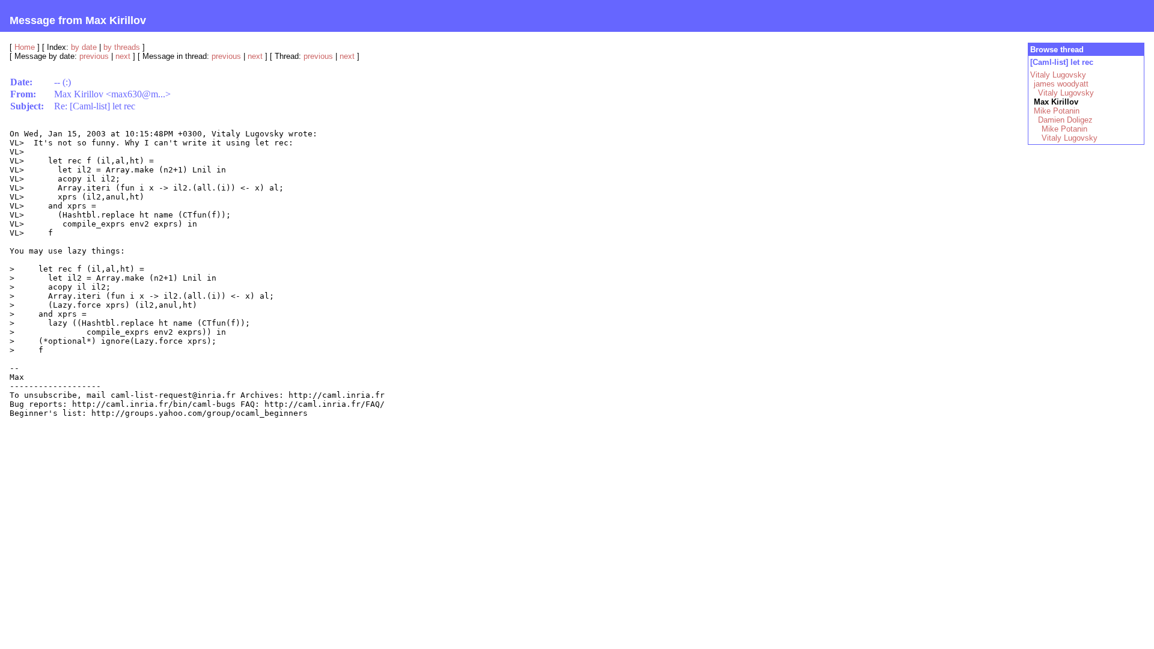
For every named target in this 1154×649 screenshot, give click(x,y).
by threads (121, 47)
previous (94, 56)
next (122, 56)
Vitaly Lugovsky (1058, 74)
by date (84, 47)
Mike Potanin (1056, 110)
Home (24, 47)
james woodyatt (1061, 83)
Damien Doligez (1065, 119)
